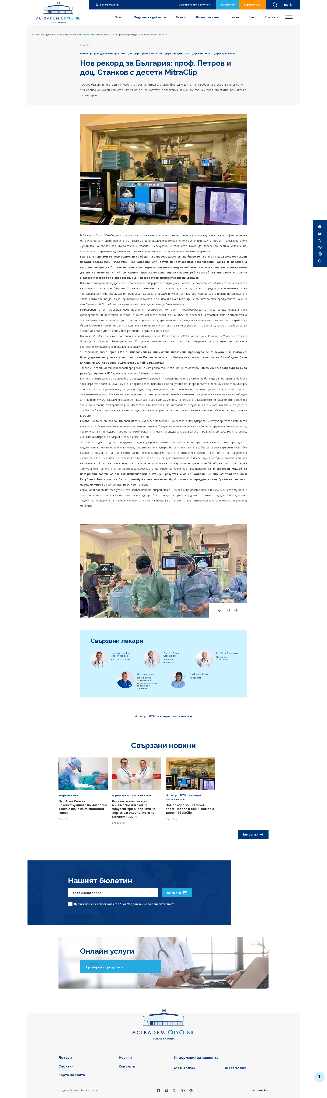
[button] (236, 610)
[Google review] (191, 1090)
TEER (152, 716)
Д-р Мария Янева (224, 53)
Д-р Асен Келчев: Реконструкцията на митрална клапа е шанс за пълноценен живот (82, 807)
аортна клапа (120, 795)
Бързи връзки (252, 4)
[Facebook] (158, 1090)
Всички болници (109, 4)
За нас (119, 17)
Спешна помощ (184, 1067)
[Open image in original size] (58, 12)
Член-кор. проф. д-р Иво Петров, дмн (102, 53)
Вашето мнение (207, 17)
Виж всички (250, 834)
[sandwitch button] (289, 16)
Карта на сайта (71, 1075)
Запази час (228, 4)
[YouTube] (166, 1090)
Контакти (272, 17)
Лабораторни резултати (195, 4)
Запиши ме (174, 892)
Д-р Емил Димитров (177, 53)
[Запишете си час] (183, 1090)
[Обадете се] (175, 1090)
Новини (234, 17)
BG (286, 4)
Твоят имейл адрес (86, 893)
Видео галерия (235, 1067)
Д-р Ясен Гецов (201, 53)
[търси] (275, 4)
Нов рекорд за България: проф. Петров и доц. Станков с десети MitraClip (190, 809)
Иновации (164, 716)
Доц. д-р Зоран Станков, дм (145, 53)
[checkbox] (121, 903)
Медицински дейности (150, 17)
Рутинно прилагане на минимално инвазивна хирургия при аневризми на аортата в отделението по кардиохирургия (134, 809)
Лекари (181, 17)
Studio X (264, 1090)
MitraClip (140, 716)
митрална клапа (182, 716)
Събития (65, 1066)
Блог (252, 17)
